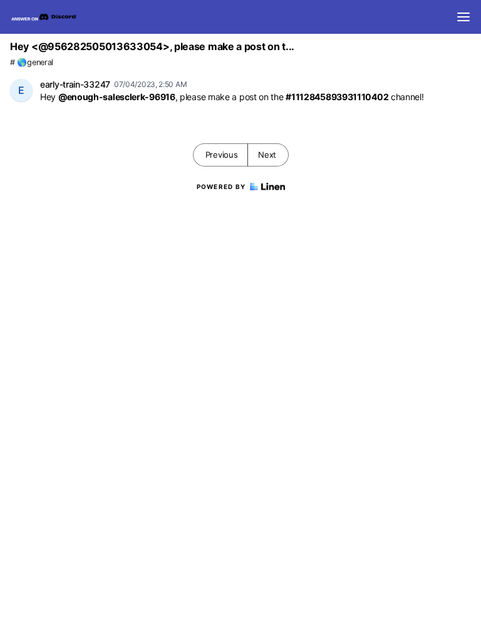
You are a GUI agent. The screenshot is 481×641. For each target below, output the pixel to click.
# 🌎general (31, 62)
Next (267, 155)
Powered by (221, 186)
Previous (221, 155)
